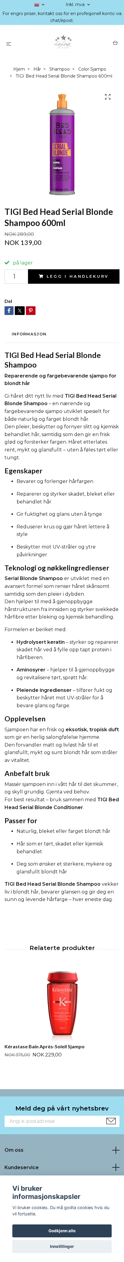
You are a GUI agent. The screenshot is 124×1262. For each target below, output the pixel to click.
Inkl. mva (76, 4)
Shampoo (59, 69)
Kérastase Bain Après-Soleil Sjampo (45, 1046)
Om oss (14, 1150)
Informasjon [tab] (29, 334)
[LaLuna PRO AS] (63, 43)
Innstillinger (62, 1246)
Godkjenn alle (62, 1230)
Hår (37, 69)
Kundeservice (22, 1167)
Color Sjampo (92, 69)
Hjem (19, 69)
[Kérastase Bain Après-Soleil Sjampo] (62, 1003)
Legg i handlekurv (78, 276)
